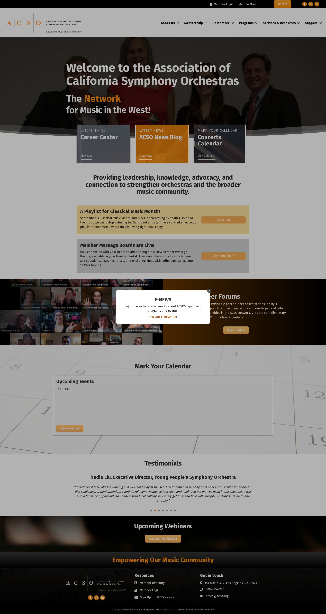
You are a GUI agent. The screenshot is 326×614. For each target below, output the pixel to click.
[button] (209, 291)
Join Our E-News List (163, 317)
